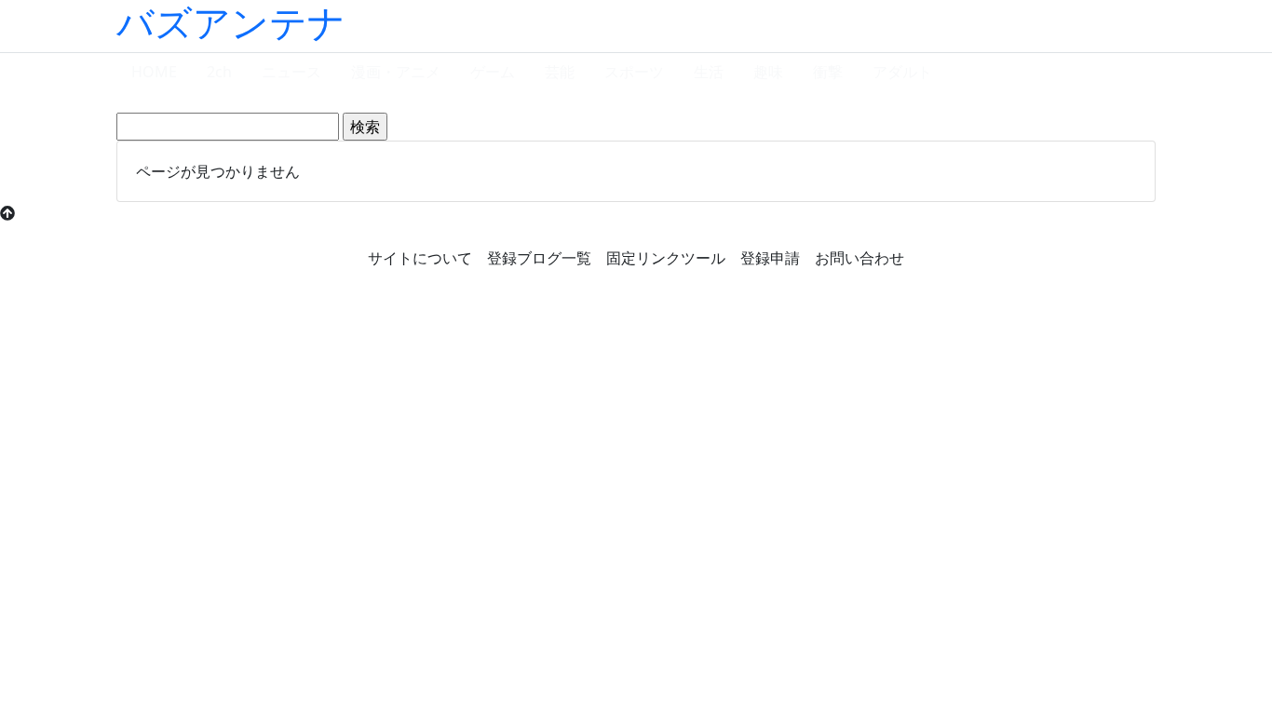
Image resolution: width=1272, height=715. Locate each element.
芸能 (560, 71)
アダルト (902, 71)
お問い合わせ (859, 258)
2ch (219, 71)
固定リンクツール (665, 258)
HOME (154, 71)
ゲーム (492, 71)
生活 (709, 71)
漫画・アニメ (395, 71)
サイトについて (420, 258)
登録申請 (770, 258)
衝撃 (828, 71)
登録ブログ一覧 (539, 258)
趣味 (768, 71)
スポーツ (634, 71)
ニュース (291, 71)
